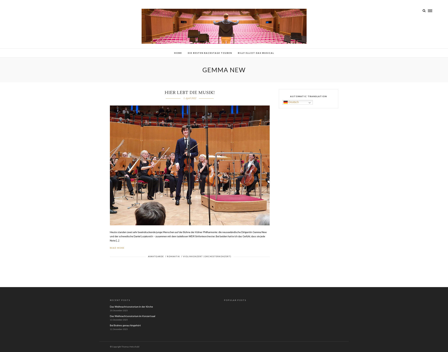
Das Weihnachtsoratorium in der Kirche (131, 306)
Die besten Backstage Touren (210, 53)
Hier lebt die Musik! (190, 92)
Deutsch (293, 102)
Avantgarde (156, 256)
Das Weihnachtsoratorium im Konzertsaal (132, 316)
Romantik (173, 256)
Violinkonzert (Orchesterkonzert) (207, 256)
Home (178, 53)
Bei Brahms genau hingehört (125, 325)
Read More (117, 248)
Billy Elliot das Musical (256, 53)
